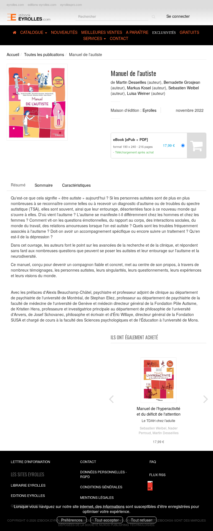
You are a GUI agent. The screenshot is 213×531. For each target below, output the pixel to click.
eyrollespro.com (71, 4)
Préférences (71, 520)
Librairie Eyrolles (28, 485)
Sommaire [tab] (44, 185)
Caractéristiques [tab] (76, 185)
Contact (119, 38)
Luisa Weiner (138, 93)
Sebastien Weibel (183, 87)
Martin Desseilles (131, 82)
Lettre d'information (30, 461)
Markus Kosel (139, 87)
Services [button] (93, 38)
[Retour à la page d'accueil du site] (28, 16)
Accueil (13, 54)
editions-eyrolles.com (42, 4)
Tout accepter (107, 520)
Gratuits (189, 32)
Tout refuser (141, 520)
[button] (37, 102)
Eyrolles (149, 110)
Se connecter (178, 16)
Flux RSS (157, 474)
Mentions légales (97, 497)
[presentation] (111, 398)
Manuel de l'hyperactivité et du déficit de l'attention (159, 411)
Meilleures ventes (101, 32)
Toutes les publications (44, 54)
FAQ (152, 461)
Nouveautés (64, 32)
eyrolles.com (15, 4)
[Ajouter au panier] (196, 145)
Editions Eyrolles (28, 495)
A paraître (137, 32)
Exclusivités (164, 33)
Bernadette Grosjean (182, 82)
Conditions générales (101, 486)
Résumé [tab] (18, 185)
